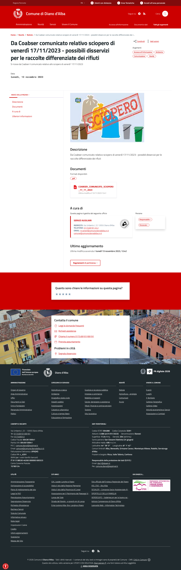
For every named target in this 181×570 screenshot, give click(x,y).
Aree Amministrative (19, 393)
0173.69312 (19, 436)
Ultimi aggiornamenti (19, 532)
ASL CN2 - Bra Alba (99, 485)
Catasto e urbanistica (60, 409)
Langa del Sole (57, 497)
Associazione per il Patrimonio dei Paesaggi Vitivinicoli (73, 493)
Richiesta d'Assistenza (20, 505)
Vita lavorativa (91, 413)
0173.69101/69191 (22, 433)
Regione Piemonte (19, 3)
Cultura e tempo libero (60, 413)
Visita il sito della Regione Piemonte (66, 485)
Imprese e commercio (93, 393)
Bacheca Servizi (17, 509)
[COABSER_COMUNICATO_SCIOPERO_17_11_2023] (75, 187)
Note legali (15, 521)
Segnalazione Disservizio (21, 501)
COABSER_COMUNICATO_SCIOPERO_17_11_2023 (96, 188)
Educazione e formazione (61, 417)
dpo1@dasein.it (103, 463)
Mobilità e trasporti (92, 397)
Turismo (88, 409)
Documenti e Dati (18, 401)
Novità (21, 34)
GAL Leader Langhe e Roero (62, 481)
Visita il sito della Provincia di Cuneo (65, 489)
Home (13, 34)
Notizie (30, 34)
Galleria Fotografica (154, 401)
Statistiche (15, 536)
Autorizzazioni (57, 405)
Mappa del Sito (17, 540)
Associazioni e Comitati (155, 413)
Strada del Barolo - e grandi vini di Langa (68, 501)
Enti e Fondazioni (18, 405)
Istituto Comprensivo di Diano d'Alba (106, 501)
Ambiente (55, 393)
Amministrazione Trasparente (23, 481)
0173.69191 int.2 (91, 227)
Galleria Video (151, 405)
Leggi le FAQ (16, 493)
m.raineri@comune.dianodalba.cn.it (94, 230)
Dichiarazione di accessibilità (22, 485)
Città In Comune (140, 559)
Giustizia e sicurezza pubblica (96, 389)
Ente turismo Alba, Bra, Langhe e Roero (67, 505)
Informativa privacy (18, 517)
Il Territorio (150, 397)
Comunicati (123, 397)
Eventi (148, 389)
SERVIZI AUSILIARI (83, 220)
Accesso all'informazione (118, 24)
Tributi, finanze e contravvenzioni (98, 405)
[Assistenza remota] (149, 559)
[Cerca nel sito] (165, 14)
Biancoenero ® (100, 562)
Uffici (13, 397)
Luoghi (149, 393)
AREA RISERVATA (90, 566)
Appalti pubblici (57, 401)
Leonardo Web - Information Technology (107, 505)
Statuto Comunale (18, 513)
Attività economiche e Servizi (158, 409)
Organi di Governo (18, 389)
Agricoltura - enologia (128, 393)
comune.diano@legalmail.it (27, 445)
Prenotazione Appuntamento (22, 497)
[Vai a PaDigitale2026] (155, 371)
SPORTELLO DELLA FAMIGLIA (103, 493)
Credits (13, 528)
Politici (13, 413)
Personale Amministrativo (21, 409)
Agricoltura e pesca (59, 389)
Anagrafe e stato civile (60, 397)
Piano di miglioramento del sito (23, 489)
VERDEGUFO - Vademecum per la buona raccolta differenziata (116, 497)
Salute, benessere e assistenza (97, 401)
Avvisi (121, 401)
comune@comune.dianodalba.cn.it (88, 233)
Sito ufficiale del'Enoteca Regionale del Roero (109, 481)
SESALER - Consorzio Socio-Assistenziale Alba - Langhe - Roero (117, 489)
